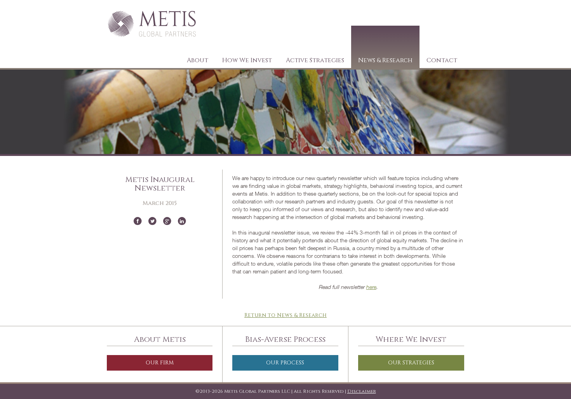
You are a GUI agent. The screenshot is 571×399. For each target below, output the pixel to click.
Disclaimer (361, 391)
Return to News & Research (285, 315)
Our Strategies (411, 362)
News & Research (385, 60)
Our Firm (160, 362)
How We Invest (247, 60)
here (371, 287)
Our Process (285, 362)
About (197, 60)
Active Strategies (315, 60)
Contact (442, 60)
